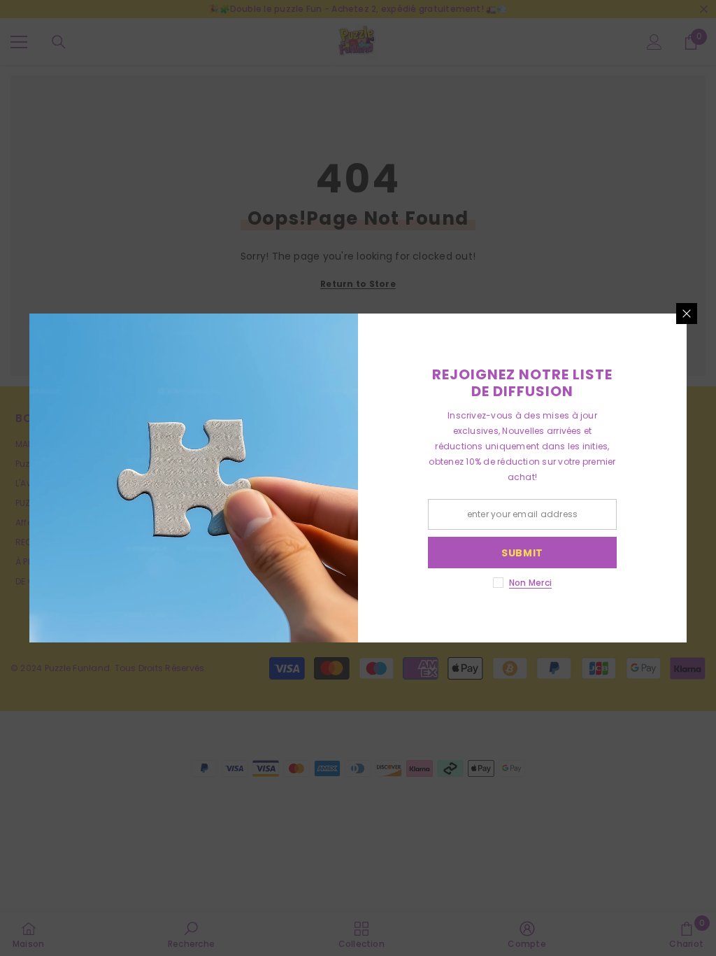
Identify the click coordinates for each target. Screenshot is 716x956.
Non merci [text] (530, 583)
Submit (522, 553)
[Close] (686, 313)
